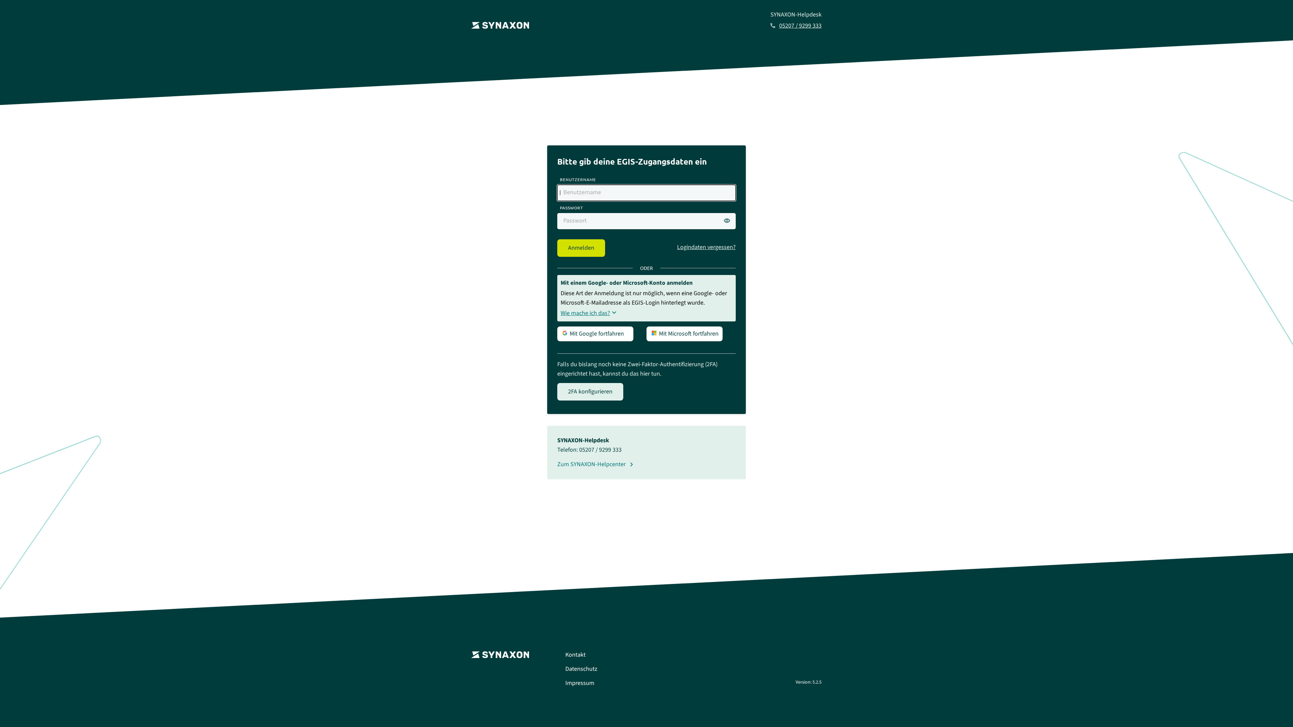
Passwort (571, 207)
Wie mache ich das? (585, 313)
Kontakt (575, 655)
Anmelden (581, 248)
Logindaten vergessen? (706, 247)
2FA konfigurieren (590, 391)
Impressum (579, 683)
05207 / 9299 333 (800, 26)
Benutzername (578, 179)
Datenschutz (581, 669)
